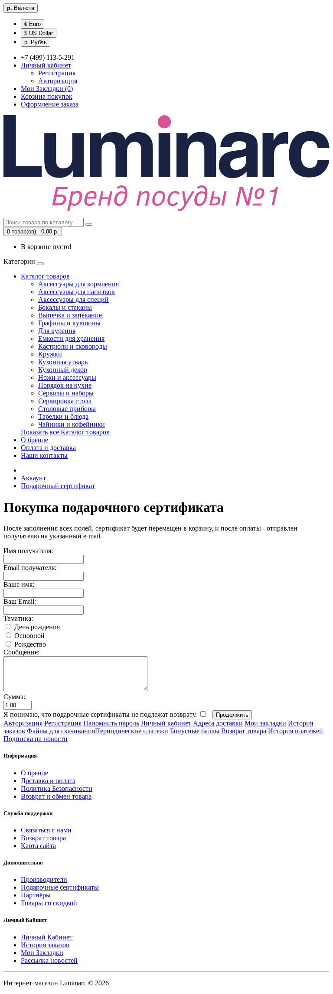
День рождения (36, 627)
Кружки (50, 354)
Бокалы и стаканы (65, 307)
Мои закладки (265, 723)
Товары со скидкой (49, 903)
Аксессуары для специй (73, 299)
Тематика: (18, 618)
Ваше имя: (18, 584)
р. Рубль (35, 42)
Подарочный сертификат (58, 485)
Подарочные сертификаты (60, 887)
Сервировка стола (64, 401)
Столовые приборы (67, 408)
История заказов (45, 945)
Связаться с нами (46, 830)
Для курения (56, 330)
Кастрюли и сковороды (72, 346)
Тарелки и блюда (63, 416)
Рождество (29, 644)
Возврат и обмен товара (56, 796)
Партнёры (36, 895)
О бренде (34, 440)
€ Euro (32, 24)
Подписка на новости (35, 738)
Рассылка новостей (49, 960)
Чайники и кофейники (71, 424)
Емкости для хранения (71, 338)
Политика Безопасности (56, 788)
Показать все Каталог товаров (65, 432)
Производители (44, 879)
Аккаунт (33, 478)
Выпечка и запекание (70, 315)
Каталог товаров (45, 276)
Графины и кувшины (69, 323)
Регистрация (56, 73)
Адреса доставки (218, 723)
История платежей (295, 731)
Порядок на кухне (64, 385)
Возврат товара (243, 731)
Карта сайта (38, 845)
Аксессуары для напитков (76, 291)
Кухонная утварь (63, 362)
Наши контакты (44, 455)
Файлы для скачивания (61, 731)
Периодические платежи (131, 731)
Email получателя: (29, 567)
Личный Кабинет (46, 937)
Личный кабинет (166, 723)
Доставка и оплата (48, 780)
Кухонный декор (62, 369)
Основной (29, 635)
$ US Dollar (38, 33)
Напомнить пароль (111, 723)
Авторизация (57, 80)
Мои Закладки (42, 952)
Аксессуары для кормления (78, 284)
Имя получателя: (28, 550)
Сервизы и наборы (66, 393)
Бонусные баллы (194, 731)
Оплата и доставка (48, 447)
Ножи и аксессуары (67, 377)
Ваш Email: (19, 601)
